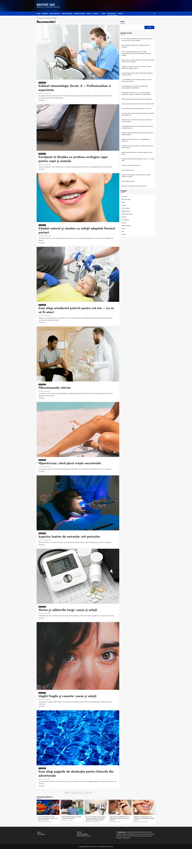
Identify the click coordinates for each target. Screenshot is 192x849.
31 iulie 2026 (69, 820)
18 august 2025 (47, 391)
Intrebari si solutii (79, 14)
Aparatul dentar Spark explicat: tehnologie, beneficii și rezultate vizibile (137, 74)
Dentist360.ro (122, 832)
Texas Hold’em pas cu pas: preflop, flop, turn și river (137, 108)
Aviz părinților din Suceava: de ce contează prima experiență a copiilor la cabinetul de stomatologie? (136, 93)
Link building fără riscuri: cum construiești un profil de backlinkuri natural (137, 127)
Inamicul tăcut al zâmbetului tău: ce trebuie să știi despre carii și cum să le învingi (138, 61)
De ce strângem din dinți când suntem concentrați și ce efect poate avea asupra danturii (137, 39)
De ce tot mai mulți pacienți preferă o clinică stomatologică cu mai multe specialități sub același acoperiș (136, 53)
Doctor (39, 832)
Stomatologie (41, 834)
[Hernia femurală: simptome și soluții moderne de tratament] (72, 807)
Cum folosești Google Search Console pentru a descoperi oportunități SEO (138, 114)
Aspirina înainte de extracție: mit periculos (69, 536)
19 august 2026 (49, 822)
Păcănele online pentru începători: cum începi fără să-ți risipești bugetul (137, 133)
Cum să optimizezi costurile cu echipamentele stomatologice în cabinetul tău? (135, 87)
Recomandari (112, 14)
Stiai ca (89, 14)
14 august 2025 (47, 779)
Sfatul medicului (67, 14)
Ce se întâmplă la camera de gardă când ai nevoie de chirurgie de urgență (136, 80)
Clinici (104, 14)
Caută (122, 22)
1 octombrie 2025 (47, 164)
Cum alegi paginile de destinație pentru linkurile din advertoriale (76, 773)
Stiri (123, 231)
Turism (124, 234)
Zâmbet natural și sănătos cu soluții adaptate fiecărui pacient (76, 230)
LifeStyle (124, 217)
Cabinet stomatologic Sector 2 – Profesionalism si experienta (74, 88)
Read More (41, 100)
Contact (120, 14)
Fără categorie (126, 208)
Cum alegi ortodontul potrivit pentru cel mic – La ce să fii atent (76, 310)
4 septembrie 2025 (47, 236)
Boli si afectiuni (55, 14)
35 (86, 792)
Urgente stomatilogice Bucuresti (131, 165)
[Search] (154, 13)
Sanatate (45, 14)
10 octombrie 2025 (47, 93)
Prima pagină (40, 18)
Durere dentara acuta (128, 170)
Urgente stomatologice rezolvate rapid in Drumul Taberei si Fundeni (136, 175)
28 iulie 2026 (96, 822)
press (41, 93)
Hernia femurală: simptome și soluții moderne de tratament (136, 46)
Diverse (95, 14)
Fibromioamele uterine (54, 387)
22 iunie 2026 (144, 822)
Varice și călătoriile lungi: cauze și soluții (67, 610)
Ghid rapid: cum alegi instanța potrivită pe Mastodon (137, 99)
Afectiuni (124, 196)
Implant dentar (126, 211)
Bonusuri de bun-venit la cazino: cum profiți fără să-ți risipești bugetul (137, 120)
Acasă (38, 14)
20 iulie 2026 (117, 822)
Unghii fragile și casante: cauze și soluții (67, 696)
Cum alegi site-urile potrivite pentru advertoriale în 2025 (138, 103)
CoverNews (101, 846)
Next (90, 792)
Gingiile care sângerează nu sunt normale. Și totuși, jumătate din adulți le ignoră (136, 67)
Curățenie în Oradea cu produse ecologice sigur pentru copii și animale (73, 159)
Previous (67, 792)
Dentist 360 (46, 5)
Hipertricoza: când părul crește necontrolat (69, 463)
